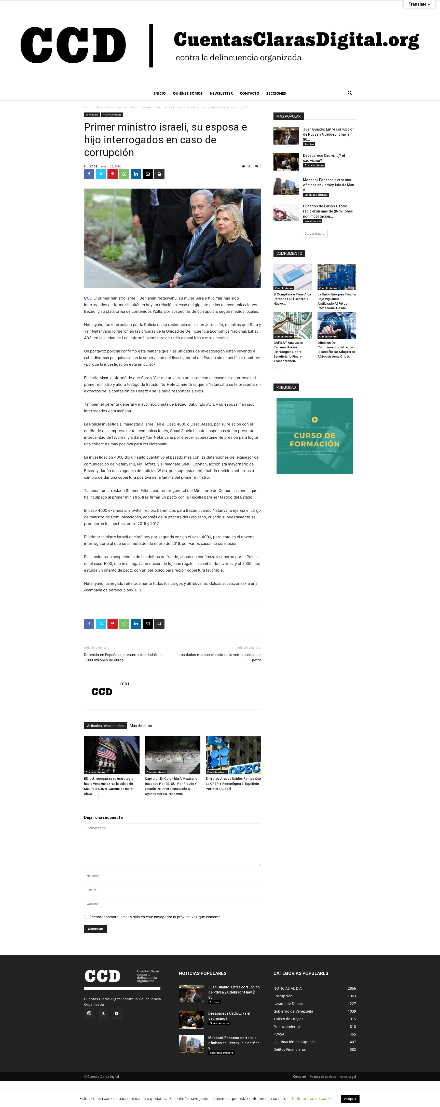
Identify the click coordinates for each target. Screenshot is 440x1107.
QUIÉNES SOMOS (188, 93)
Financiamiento (127, 107)
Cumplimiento (284, 288)
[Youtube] (117, 1014)
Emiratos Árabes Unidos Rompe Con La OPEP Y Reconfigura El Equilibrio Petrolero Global (233, 784)
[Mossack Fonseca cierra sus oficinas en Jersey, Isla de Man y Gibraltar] (286, 186)
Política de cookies (323, 1076)
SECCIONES (276, 93)
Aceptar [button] (350, 1099)
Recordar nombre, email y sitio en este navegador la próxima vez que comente (155, 917)
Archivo (309, 144)
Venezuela (103, 107)
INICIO (160, 93)
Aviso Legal (348, 1076)
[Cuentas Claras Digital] (220, 44)
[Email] (148, 174)
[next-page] (95, 796)
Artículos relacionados (105, 726)
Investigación (313, 221)
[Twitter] (101, 174)
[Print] (159, 174)
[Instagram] (89, 1013)
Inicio (87, 107)
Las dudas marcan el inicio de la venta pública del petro (220, 657)
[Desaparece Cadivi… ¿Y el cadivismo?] (286, 162)
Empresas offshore (316, 194)
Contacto (299, 1076)
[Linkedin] (136, 174)
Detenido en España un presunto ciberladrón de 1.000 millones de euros (123, 657)
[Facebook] (89, 174)
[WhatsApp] (124, 174)
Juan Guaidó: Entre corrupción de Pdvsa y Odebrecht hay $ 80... (328, 134)
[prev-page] (87, 796)
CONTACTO (249, 93)
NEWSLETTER (221, 93)
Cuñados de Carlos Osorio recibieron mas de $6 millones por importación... (328, 211)
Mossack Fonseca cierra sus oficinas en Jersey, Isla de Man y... (328, 185)
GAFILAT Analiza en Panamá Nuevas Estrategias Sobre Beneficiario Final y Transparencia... (288, 352)
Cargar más (313, 233)
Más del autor (141, 726)
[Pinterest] (112, 174)
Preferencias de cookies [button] (313, 1098)
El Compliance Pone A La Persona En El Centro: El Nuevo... (292, 298)
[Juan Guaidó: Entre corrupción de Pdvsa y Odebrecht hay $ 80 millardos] (286, 136)
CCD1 (93, 166)
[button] (350, 93)
